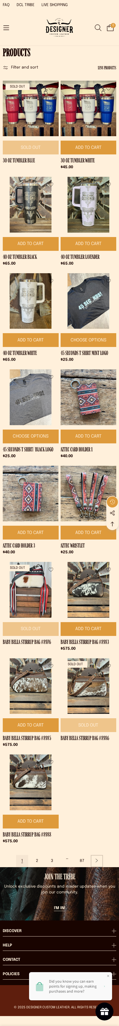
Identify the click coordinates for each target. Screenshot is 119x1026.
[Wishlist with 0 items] (51, 88)
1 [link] (22, 861)
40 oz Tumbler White (20, 353)
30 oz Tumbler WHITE (78, 160)
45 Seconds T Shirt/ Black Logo (28, 449)
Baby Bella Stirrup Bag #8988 (27, 835)
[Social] (112, 513)
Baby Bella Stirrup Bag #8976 (27, 642)
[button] (6, 28)
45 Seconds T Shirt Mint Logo (84, 353)
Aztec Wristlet (73, 546)
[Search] (98, 27)
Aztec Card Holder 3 (19, 546)
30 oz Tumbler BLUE (19, 160)
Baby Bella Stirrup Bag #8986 (85, 738)
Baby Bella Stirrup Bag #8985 (27, 738)
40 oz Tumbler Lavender (80, 257)
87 (82, 861)
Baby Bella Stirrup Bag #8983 (85, 642)
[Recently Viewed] (112, 501)
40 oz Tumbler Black (20, 257)
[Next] (97, 861)
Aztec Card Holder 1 (77, 449)
